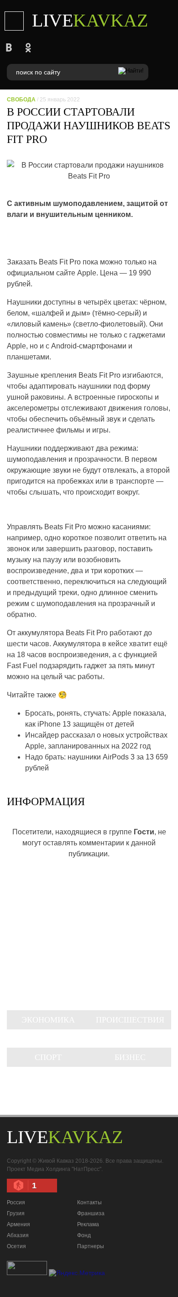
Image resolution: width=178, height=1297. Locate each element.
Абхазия (18, 1235)
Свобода (21, 99)
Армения (18, 1224)
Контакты (89, 1202)
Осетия (16, 1246)
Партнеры (90, 1246)
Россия (16, 1202)
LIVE (90, 20)
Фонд (84, 1235)
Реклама (88, 1224)
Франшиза (91, 1213)
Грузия (16, 1213)
